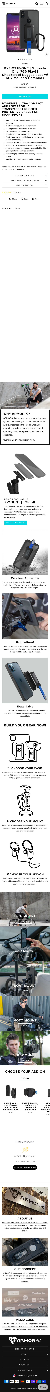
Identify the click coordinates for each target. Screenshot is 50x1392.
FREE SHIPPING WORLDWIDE (25, 180)
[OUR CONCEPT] (25, 1252)
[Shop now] (25, 1013)
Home (24, 64)
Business (24, 1365)
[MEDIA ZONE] (25, 1302)
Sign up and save (24, 1349)
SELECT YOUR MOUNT (15, 522)
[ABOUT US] (25, 1201)
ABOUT (24, 1354)
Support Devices (25, 176)
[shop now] (25, 943)
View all (25, 1078)
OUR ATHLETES (24, 1370)
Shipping (17, 87)
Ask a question (25, 185)
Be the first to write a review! (25, 1167)
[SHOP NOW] (25, 909)
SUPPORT (24, 1359)
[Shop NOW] (25, 978)
